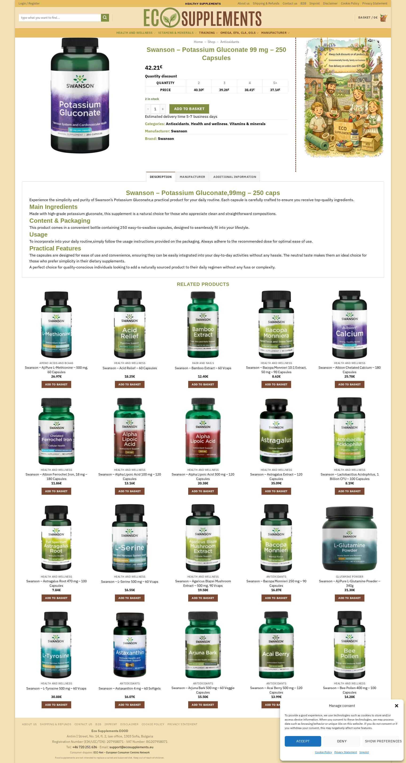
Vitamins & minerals (176, 33)
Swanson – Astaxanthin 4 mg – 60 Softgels (130, 688)
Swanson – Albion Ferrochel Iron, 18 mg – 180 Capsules (56, 476)
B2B (303, 3)
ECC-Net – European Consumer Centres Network (122, 752)
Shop (211, 42)
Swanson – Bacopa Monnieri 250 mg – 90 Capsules (276, 583)
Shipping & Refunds (266, 3)
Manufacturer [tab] (192, 177)
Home (198, 42)
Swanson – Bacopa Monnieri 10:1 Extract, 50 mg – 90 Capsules (276, 369)
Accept (303, 741)
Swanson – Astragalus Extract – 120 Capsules (276, 476)
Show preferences (382, 741)
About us (244, 3)
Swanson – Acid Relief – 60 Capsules (130, 368)
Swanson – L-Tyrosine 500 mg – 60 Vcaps (56, 688)
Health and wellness (134, 33)
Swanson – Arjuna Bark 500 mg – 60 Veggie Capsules (203, 690)
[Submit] (105, 18)
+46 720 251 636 (84, 747)
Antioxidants (229, 42)
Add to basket (189, 108)
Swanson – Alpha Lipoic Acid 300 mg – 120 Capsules (203, 476)
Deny (342, 741)
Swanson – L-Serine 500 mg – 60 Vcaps (129, 581)
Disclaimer (330, 3)
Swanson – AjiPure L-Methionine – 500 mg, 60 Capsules (56, 369)
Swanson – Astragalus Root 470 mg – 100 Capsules (56, 583)
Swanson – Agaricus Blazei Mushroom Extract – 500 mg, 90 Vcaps (203, 583)
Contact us (290, 3)
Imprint (364, 752)
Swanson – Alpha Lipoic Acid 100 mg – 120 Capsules (129, 476)
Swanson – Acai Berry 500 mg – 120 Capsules (276, 690)
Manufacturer (274, 33)
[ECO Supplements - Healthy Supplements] (203, 17)
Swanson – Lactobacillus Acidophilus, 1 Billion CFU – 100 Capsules (350, 476)
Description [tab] (161, 177)
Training (207, 33)
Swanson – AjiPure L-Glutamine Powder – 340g (349, 583)
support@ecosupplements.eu (131, 747)
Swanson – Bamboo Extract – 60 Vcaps (203, 368)
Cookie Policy (323, 752)
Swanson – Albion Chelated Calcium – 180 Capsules (350, 369)
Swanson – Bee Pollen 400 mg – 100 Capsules (349, 690)
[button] (396, 705)
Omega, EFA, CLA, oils (238, 33)
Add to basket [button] (56, 384)
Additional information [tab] (234, 177)
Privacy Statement (345, 752)
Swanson (179, 131)
